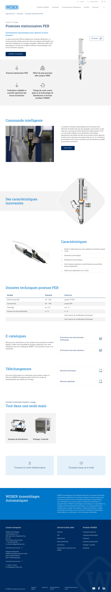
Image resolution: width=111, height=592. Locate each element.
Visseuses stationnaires (90, 535)
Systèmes (86, 548)
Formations (61, 545)
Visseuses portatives (89, 532)
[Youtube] (93, 588)
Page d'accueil (10, 13)
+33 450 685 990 (12, 542)
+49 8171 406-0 (12, 565)
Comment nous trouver (13, 548)
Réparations (61, 538)
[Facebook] (98, 588)
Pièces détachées (62, 541)
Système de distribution (90, 541)
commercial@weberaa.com (16, 544)
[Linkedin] (103, 588)
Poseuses (20, 13)
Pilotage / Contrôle (89, 545)
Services (59, 532)
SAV (58, 535)
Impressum (45, 587)
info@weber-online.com (14, 567)
